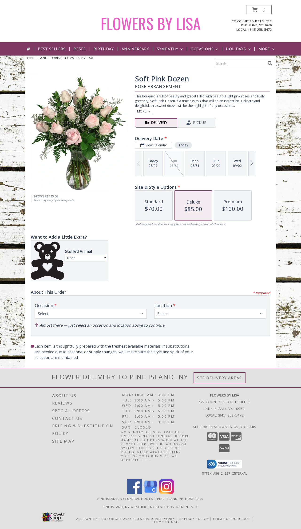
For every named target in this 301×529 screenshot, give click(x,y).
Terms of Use (165, 522)
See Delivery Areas (219, 378)
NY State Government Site (174, 507)
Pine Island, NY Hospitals (180, 499)
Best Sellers (52, 49)
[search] (270, 63)
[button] (259, 9)
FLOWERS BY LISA (151, 23)
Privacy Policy (193, 519)
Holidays (236, 49)
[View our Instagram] (166, 493)
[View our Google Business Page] (150, 493)
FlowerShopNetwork (154, 519)
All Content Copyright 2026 (104, 519)
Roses (79, 49)
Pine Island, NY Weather (124, 507)
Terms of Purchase (232, 519)
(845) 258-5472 (260, 29)
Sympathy (167, 49)
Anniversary (135, 49)
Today (183, 145)
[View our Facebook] (134, 493)
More (264, 49)
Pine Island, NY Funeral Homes (125, 499)
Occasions (202, 49)
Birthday (104, 49)
